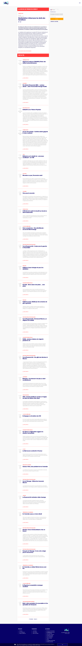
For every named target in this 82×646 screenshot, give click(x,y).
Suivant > (35, 619)
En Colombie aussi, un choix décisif (32, 514)
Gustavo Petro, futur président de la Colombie (35, 466)
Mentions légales (67, 633)
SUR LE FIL (21, 55)
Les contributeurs (22, 632)
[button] (19, 22)
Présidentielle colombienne (28, 512)
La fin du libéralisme (26, 226)
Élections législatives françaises (29, 244)
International (25, 209)
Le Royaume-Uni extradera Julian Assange (34, 497)
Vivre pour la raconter (28, 193)
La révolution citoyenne (50, 634)
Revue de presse (35, 633)
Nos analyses (35, 632)
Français (53, 9)
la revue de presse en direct (28, 9)
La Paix (24, 449)
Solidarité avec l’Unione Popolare (32, 109)
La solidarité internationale (50, 640)
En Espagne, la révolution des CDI (32, 416)
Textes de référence (22, 633)
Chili (24, 154)
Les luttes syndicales (49, 641)
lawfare (24, 495)
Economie (24, 83)
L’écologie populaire (49, 635)
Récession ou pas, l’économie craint (32, 175)
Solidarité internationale (27, 337)
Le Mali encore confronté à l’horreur (32, 451)
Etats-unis (24, 173)
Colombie (24, 191)
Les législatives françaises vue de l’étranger (50, 633)
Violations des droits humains (28, 601)
